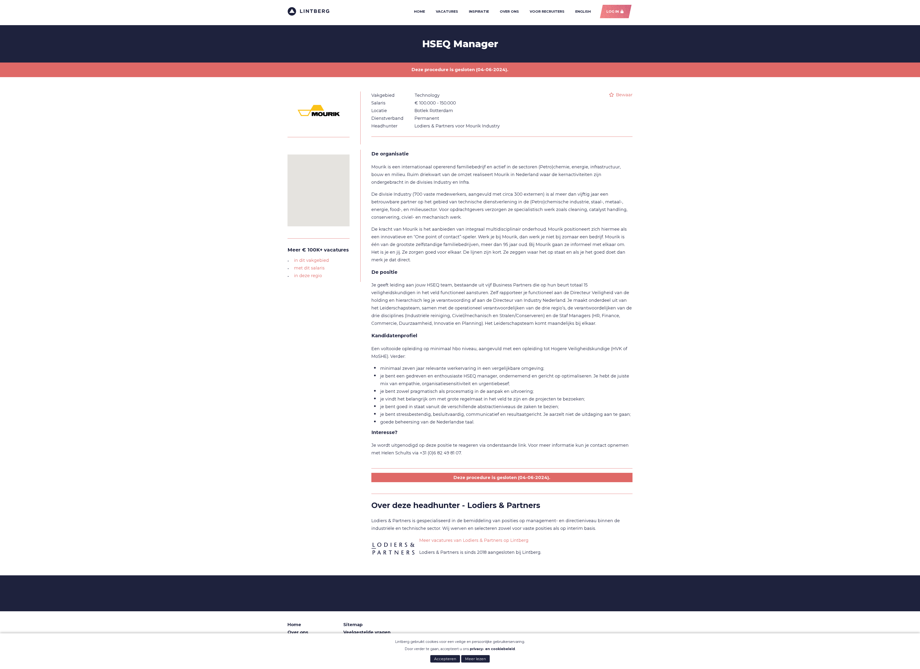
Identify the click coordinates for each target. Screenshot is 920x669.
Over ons (509, 11)
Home (419, 11)
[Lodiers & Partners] (392, 549)
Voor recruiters (547, 11)
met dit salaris (309, 268)
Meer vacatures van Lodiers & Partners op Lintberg (474, 540)
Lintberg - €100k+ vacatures (308, 11)
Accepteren (445, 659)
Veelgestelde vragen (367, 632)
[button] (319, 187)
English (583, 11)
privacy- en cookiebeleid (492, 649)
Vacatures (447, 11)
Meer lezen (475, 659)
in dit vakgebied (311, 260)
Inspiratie (479, 11)
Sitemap (352, 624)
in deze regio (308, 275)
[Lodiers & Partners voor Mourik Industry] (318, 128)
